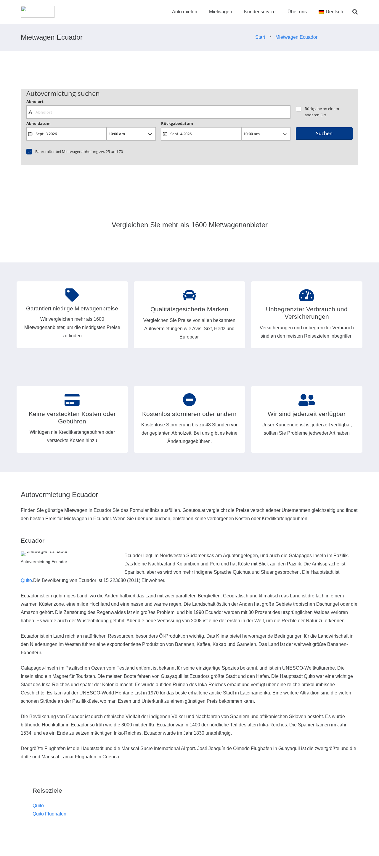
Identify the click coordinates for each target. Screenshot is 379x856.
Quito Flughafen (49, 813)
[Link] (37, 12)
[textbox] (158, 111)
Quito (26, 580)
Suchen (324, 133)
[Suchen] (355, 12)
